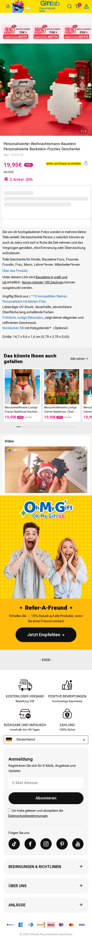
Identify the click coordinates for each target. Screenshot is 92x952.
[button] (5, 387)
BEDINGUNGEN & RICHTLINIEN (34, 866)
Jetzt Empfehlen (43, 634)
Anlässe (16, 905)
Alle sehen (77, 359)
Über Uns (17, 886)
